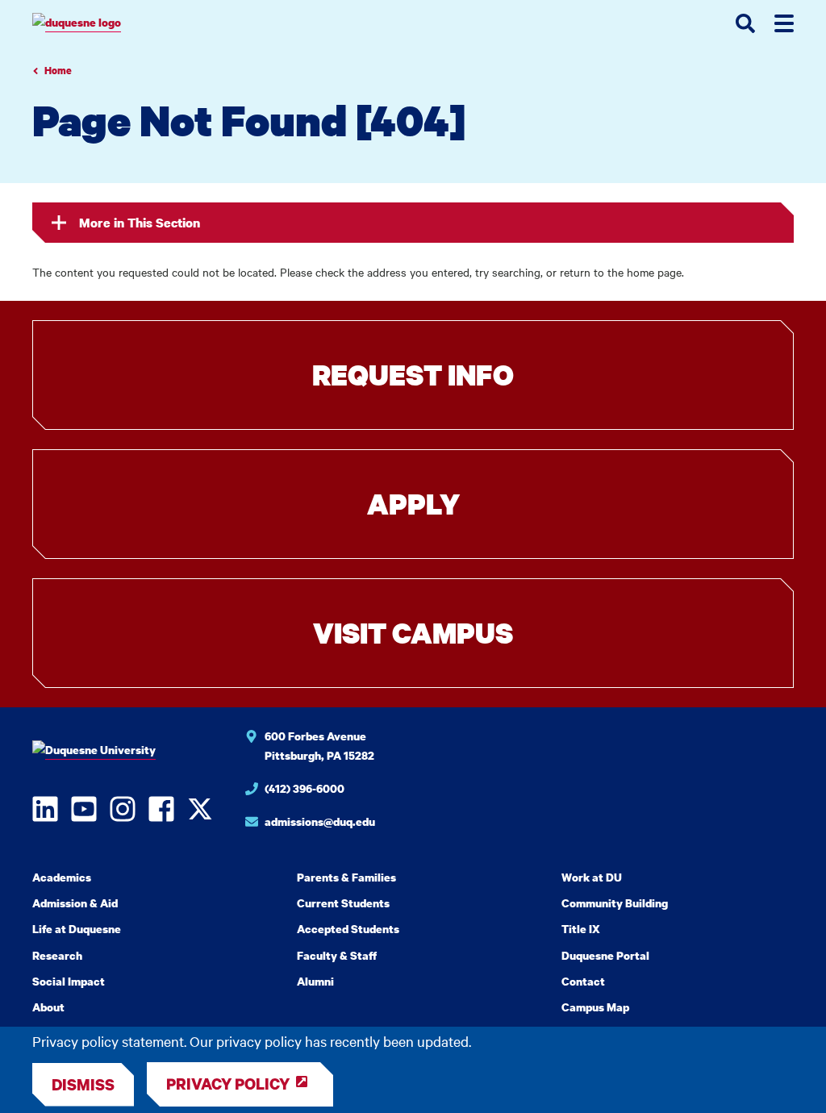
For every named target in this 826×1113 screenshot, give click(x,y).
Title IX (580, 928)
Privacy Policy (228, 1083)
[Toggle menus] (784, 23)
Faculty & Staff (337, 955)
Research (57, 955)
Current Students (343, 903)
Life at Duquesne (76, 928)
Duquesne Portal (605, 955)
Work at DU (591, 877)
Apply (413, 503)
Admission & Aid (75, 903)
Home (58, 70)
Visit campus (413, 632)
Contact (583, 981)
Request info (413, 374)
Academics (61, 877)
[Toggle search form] (745, 23)
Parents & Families (346, 877)
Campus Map (595, 1007)
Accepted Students (348, 928)
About (48, 1007)
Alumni (315, 981)
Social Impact (68, 981)
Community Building (614, 903)
